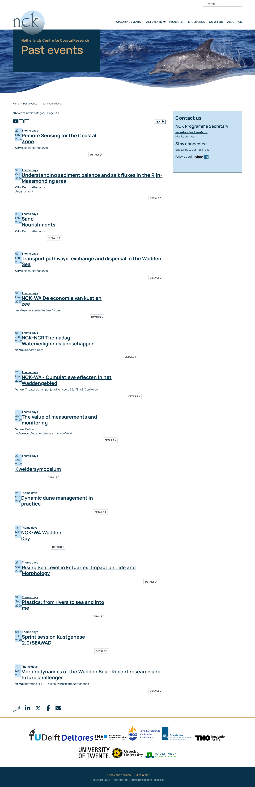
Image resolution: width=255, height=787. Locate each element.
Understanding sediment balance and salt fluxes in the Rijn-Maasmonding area (92, 178)
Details (95, 154)
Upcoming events (128, 22)
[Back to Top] (249, 780)
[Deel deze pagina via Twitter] (38, 709)
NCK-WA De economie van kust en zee (61, 301)
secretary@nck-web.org (191, 132)
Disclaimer (143, 775)
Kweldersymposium (38, 469)
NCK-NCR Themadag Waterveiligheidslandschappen (58, 340)
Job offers (216, 22)
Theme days (30, 130)
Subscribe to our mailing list (192, 149)
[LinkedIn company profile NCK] (200, 156)
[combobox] (222, 4)
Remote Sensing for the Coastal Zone (59, 138)
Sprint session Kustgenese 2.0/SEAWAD (53, 639)
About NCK (234, 22)
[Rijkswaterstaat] (177, 734)
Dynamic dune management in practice (57, 500)
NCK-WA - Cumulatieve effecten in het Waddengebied (67, 380)
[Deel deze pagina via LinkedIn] (27, 709)
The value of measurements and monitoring (59, 419)
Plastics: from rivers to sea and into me (63, 605)
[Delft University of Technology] (44, 734)
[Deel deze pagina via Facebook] (48, 709)
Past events (153, 22)
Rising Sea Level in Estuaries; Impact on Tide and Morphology (79, 570)
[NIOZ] (144, 733)
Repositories (195, 22)
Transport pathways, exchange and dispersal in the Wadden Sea (91, 261)
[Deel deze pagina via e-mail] (58, 709)
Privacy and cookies (118, 775)
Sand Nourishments (38, 221)
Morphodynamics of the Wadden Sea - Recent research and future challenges (90, 674)
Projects (176, 22)
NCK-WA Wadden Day (41, 535)
